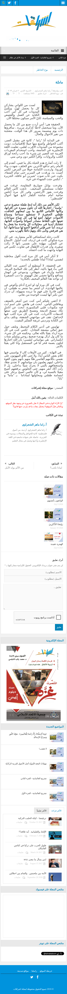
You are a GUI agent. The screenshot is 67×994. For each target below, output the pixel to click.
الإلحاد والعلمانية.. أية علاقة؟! (32, 832)
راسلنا (34, 971)
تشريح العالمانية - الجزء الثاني (34, 778)
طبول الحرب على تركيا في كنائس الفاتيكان (30, 847)
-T (19, 93)
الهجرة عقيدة (57, 544)
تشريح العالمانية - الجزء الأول (50, 58)
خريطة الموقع (46, 971)
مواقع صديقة (23, 971)
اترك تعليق (42, 93)
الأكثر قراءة (56, 810)
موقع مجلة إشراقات (42, 387)
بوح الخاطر (42, 70)
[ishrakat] (33, 20)
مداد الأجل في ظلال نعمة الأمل (21, 58)
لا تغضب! (43, 748)
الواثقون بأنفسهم (55, 500)
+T (14, 93)
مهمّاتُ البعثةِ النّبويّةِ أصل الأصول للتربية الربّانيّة (26, 763)
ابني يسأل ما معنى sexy (35, 859)
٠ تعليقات (20, 822)
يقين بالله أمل (38, 397)
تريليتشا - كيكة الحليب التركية (32, 818)
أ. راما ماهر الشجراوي (43, 91)
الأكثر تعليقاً (42, 810)
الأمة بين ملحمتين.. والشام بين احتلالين (27, 873)
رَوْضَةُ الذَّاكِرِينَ (56, 524)
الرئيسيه (58, 70)
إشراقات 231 (52, 716)
